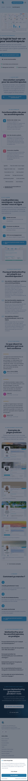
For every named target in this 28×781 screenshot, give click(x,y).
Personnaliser (4, 778)
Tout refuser (14, 771)
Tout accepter (14, 775)
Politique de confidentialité (20, 778)
